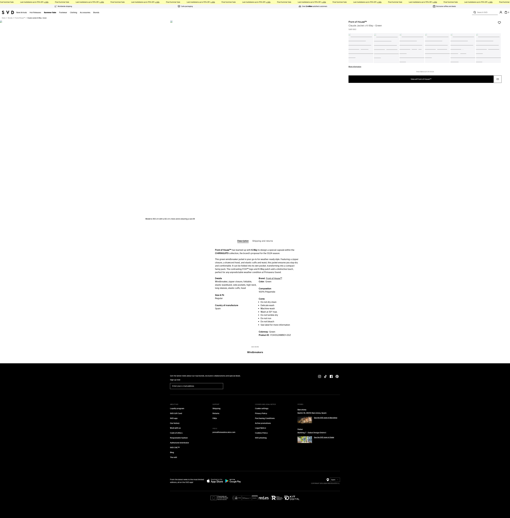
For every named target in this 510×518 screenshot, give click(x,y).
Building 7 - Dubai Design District (312, 433)
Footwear (63, 12)
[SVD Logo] (8, 12)
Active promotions (263, 423)
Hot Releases (35, 12)
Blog (172, 452)
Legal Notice (260, 428)
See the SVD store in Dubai (324, 437)
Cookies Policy (261, 433)
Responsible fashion (179, 438)
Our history (174, 423)
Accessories (85, 12)
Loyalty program (177, 408)
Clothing (73, 12)
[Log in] (501, 12)
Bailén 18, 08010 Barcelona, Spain (312, 413)
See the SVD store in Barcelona (325, 418)
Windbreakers (255, 352)
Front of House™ (20, 18)
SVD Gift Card (176, 413)
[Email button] (498, 79)
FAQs (214, 418)
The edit (173, 457)
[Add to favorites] (499, 22)
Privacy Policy (261, 413)
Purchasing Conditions (265, 418)
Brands (96, 12)
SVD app (174, 418)
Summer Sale (50, 12)
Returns (215, 413)
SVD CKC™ (175, 447)
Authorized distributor (179, 443)
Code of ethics (176, 433)
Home (4, 18)
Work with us (175, 428)
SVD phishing (261, 438)
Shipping (216, 408)
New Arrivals (21, 12)
